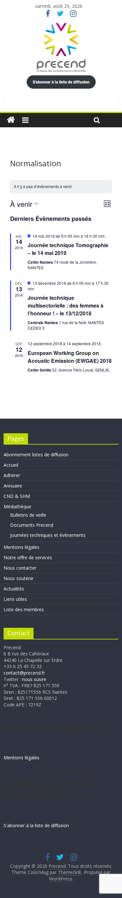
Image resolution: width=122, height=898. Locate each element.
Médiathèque (17, 506)
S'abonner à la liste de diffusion (36, 825)
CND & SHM (17, 496)
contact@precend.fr (24, 673)
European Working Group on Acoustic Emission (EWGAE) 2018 (70, 356)
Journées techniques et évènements (48, 535)
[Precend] (11, 120)
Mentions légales (21, 547)
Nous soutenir (19, 578)
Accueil (11, 465)
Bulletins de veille (28, 515)
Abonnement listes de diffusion (36, 454)
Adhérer (12, 475)
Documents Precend (31, 525)
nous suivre (34, 679)
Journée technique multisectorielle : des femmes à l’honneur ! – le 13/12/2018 (65, 305)
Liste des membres (24, 609)
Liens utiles (15, 599)
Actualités (14, 589)
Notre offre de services (28, 557)
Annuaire (13, 486)
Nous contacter (20, 568)
